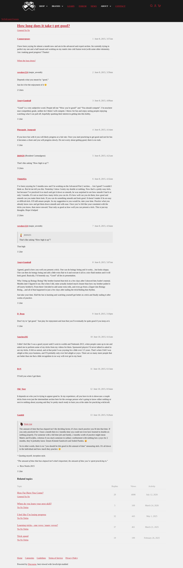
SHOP (42, 6)
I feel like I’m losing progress (31, 514)
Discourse (32, 564)
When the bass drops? (26, 61)
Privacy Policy (72, 558)
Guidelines (41, 558)
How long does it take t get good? (43, 26)
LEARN (70, 6)
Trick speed (22, 536)
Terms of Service (55, 558)
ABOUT (104, 6)
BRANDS (56, 6)
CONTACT (120, 6)
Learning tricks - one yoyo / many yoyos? (37, 525)
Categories (29, 558)
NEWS (94, 6)
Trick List (28, 424)
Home (19, 558)
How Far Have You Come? (30, 492)
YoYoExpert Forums (10, 19)
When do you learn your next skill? (34, 503)
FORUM (82, 6)
